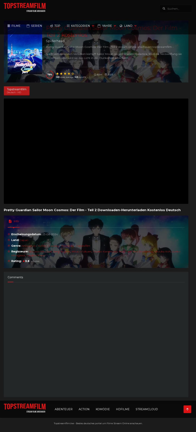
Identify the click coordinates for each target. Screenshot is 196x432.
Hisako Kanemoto (105, 251)
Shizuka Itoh (162, 251)
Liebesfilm (83, 245)
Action (42, 245)
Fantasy (54, 245)
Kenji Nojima (61, 251)
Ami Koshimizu (143, 251)
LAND (128, 26)
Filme (15, 26)
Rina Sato (125, 251)
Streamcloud (147, 409)
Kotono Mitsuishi (40, 251)
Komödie (67, 245)
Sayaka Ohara (35, 255)
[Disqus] (96, 338)
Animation (29, 245)
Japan (24, 240)
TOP (57, 26)
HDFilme (123, 409)
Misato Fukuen (81, 251)
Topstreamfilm (62, 423)
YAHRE (107, 26)
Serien (36, 26)
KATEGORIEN (80, 26)
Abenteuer (64, 409)
